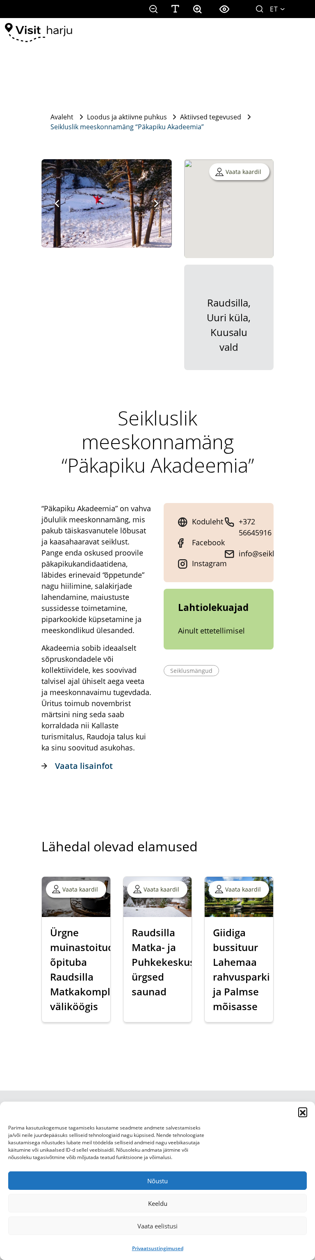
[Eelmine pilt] (57, 203)
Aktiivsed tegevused (210, 116)
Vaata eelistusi (157, 1226)
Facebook (208, 542)
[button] (303, 1112)
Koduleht (207, 521)
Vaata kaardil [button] (243, 172)
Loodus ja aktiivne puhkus (127, 116)
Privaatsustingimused (157, 1248)
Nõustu (157, 1181)
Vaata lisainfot (84, 765)
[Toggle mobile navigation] (298, 32)
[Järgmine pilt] (156, 203)
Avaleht (61, 116)
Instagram (209, 563)
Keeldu (157, 1203)
